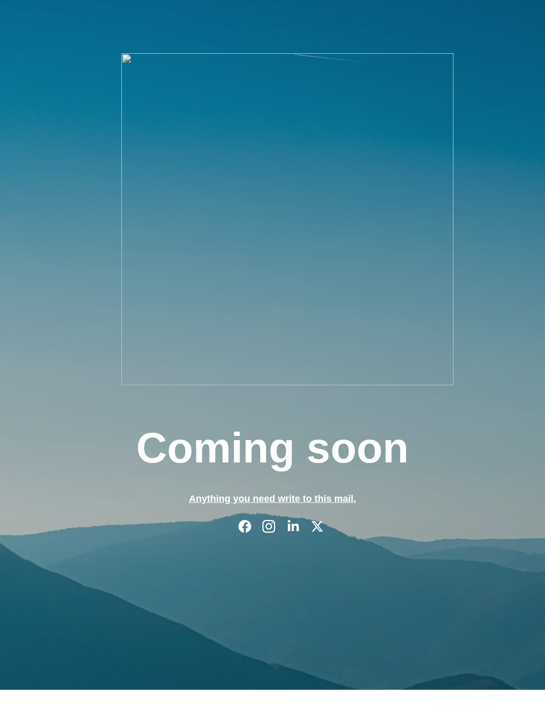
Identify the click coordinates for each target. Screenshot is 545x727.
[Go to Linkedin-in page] (298, 526)
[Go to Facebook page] (250, 526)
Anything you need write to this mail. (272, 498)
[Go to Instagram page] (274, 526)
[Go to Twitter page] (317, 526)
